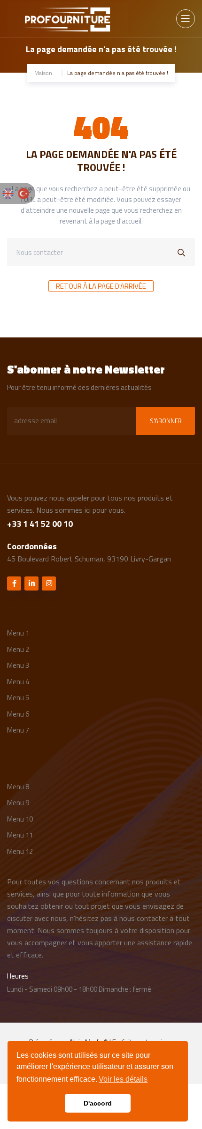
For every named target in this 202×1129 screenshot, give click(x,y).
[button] (123, 1079)
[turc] (23, 192)
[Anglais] (8, 192)
